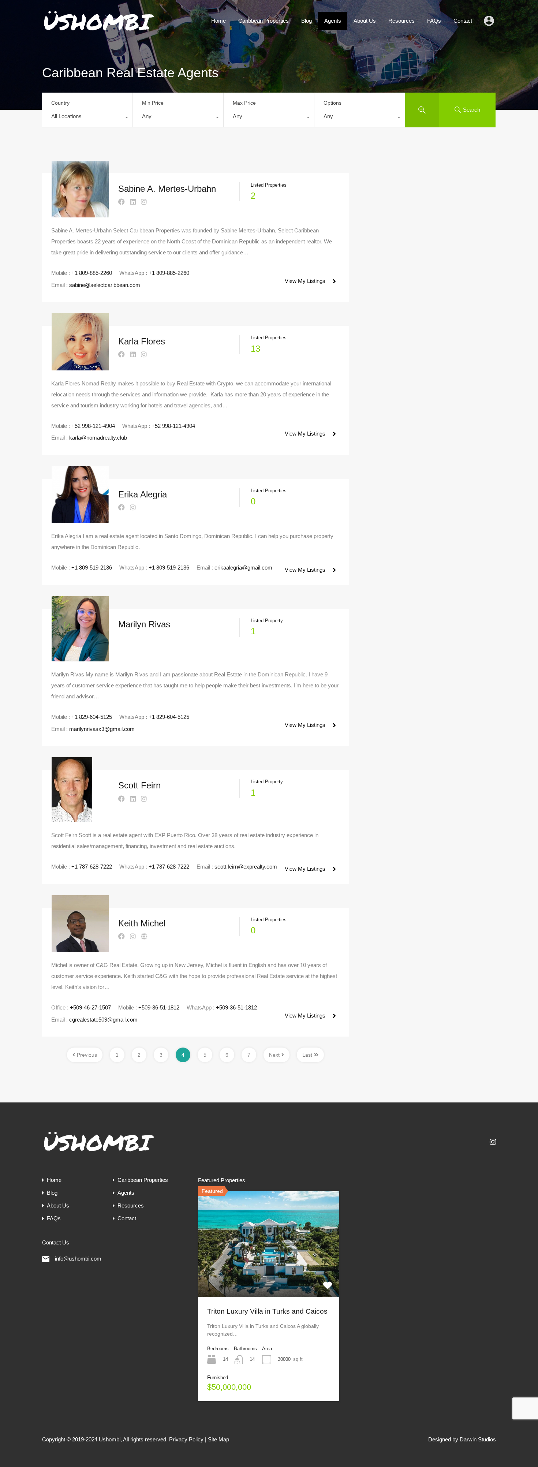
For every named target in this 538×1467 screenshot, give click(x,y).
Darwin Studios (478, 1439)
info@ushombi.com (78, 1258)
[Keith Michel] (80, 948)
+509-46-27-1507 (90, 1007)
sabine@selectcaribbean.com (104, 285)
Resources (401, 21)
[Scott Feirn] (72, 818)
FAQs (434, 21)
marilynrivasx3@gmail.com (102, 729)
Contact (462, 21)
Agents (332, 21)
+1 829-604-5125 (91, 717)
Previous (87, 1055)
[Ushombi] (99, 31)
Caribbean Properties (263, 21)
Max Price (244, 103)
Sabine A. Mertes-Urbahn (167, 189)
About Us (365, 21)
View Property (269, 1276)
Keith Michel (141, 923)
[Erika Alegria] (80, 519)
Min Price (153, 103)
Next (274, 1055)
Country (60, 103)
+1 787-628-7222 (91, 866)
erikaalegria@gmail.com (243, 567)
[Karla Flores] (80, 367)
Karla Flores (141, 341)
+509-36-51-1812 (158, 1007)
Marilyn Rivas (144, 624)
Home (218, 21)
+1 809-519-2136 (91, 567)
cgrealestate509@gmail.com (103, 1019)
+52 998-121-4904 (93, 426)
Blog (306, 21)
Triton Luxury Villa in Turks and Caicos (267, 1311)
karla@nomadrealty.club (98, 437)
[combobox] (87, 118)
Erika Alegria (142, 494)
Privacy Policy (186, 1439)
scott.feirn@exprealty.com (245, 866)
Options (332, 103)
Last (307, 1055)
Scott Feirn (139, 785)
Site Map (218, 1439)
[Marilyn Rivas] (80, 658)
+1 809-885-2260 (91, 273)
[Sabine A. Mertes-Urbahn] (80, 214)
